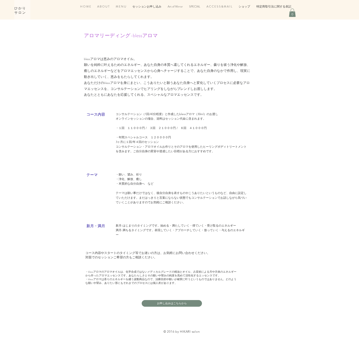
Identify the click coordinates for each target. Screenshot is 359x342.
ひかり (20, 8)
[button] (292, 13)
